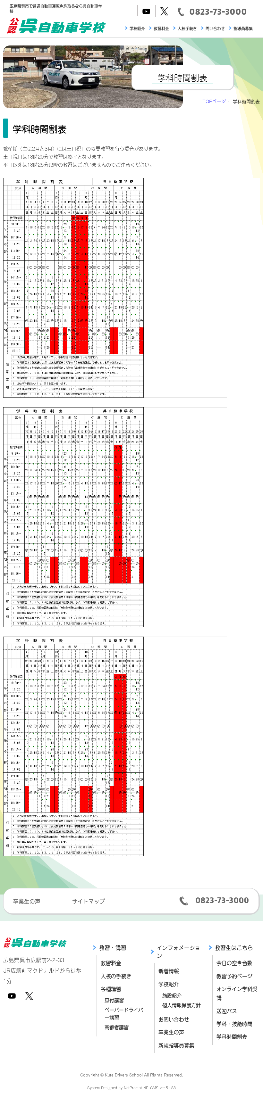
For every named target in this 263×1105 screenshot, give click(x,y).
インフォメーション (178, 951)
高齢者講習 (117, 1026)
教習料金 (161, 28)
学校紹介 (137, 28)
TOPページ (214, 101)
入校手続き (187, 28)
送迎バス (226, 1010)
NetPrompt (133, 1087)
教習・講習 (112, 947)
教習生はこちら (234, 947)
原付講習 (114, 999)
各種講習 (111, 988)
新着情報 (168, 970)
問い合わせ (215, 28)
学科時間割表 (231, 1036)
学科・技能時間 (234, 1023)
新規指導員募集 (176, 1045)
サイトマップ (88, 900)
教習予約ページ (234, 975)
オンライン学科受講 (237, 993)
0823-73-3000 (222, 900)
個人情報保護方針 (181, 1004)
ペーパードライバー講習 (124, 1013)
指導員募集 (243, 28)
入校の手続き (116, 975)
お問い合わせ (173, 1019)
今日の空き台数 (234, 962)
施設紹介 (172, 995)
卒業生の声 (26, 900)
